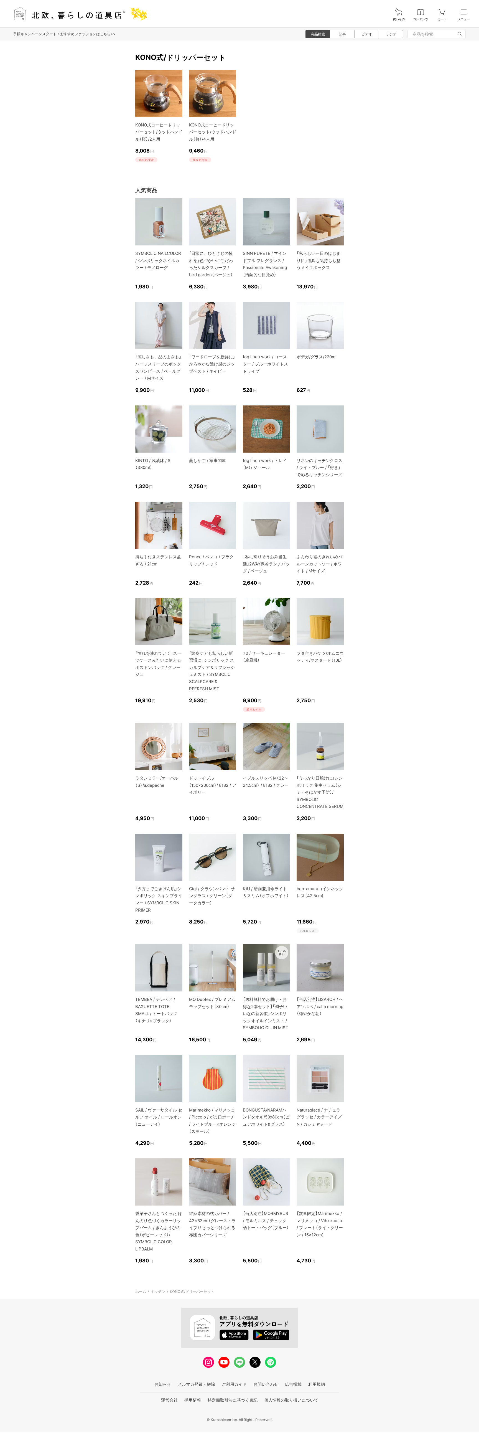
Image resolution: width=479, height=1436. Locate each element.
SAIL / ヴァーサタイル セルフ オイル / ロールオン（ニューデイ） (158, 1117)
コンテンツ (420, 19)
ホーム (140, 1291)
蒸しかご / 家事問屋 (207, 460)
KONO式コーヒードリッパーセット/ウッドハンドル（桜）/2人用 (158, 132)
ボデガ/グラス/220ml (317, 356)
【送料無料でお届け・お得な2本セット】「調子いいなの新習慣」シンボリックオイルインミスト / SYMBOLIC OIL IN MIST (265, 1013)
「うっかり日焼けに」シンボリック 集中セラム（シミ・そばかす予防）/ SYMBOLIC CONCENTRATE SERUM (320, 792)
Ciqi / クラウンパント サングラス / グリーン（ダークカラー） (212, 895)
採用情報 (192, 1400)
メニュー (464, 19)
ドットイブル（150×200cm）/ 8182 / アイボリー (212, 785)
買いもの (399, 19)
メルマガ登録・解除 (196, 1384)
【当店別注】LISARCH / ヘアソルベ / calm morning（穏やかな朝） (320, 1006)
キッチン (158, 1291)
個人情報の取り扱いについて (291, 1400)
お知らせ (162, 1384)
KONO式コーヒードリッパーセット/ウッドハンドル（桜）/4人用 (212, 132)
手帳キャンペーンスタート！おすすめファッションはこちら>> (64, 34)
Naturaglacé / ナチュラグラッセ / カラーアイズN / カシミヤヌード (319, 1117)
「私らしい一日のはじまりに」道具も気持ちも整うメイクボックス (318, 260)
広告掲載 (293, 1384)
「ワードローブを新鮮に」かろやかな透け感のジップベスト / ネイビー (212, 364)
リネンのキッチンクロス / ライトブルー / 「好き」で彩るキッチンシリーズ (319, 467)
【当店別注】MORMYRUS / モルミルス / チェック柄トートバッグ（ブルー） (266, 1220)
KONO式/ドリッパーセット (192, 1291)
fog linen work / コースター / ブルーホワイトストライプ (265, 364)
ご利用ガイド (234, 1384)
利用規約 (316, 1384)
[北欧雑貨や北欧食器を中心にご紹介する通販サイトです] (78, 13)
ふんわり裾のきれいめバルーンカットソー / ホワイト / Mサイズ (319, 564)
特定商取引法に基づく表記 (233, 1400)
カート (442, 19)
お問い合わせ (265, 1384)
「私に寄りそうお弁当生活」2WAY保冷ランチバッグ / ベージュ (266, 564)
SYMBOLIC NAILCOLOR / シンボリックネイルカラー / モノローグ (158, 260)
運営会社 (169, 1400)
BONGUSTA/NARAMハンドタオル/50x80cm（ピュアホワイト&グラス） (266, 1117)
